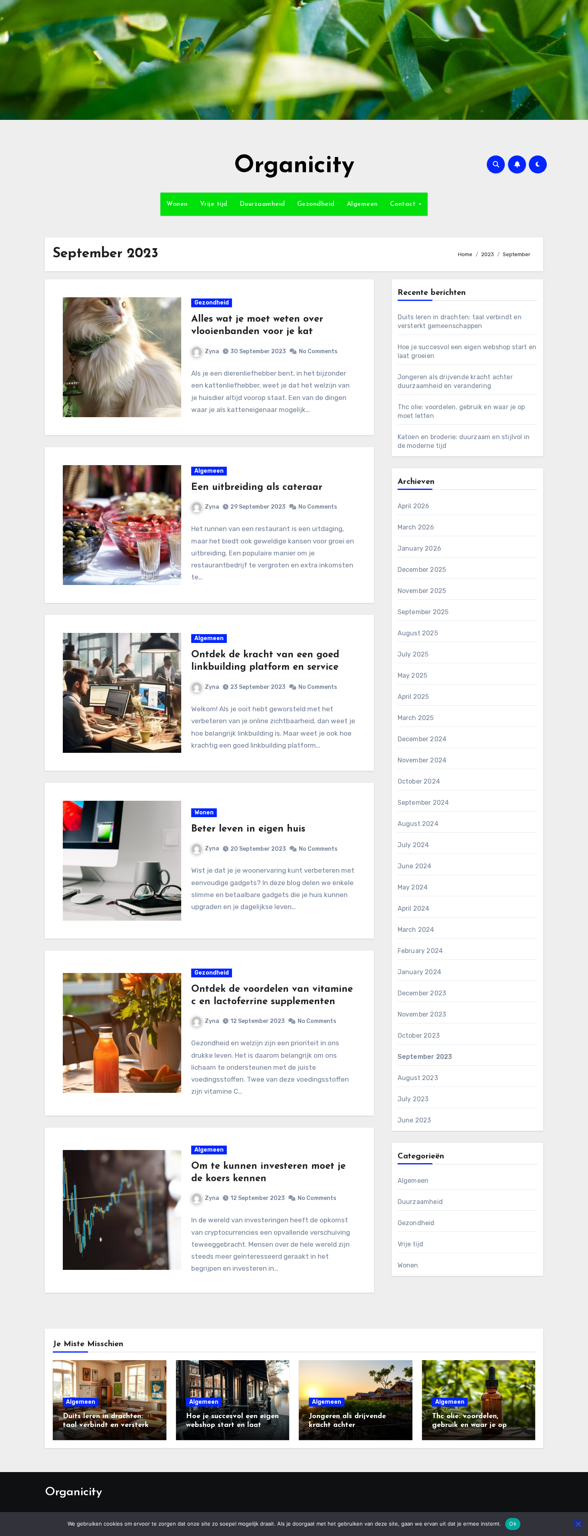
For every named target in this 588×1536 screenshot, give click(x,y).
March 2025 (416, 718)
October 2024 (419, 781)
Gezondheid (316, 204)
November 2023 (422, 1014)
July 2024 (413, 845)
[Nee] (578, 1524)
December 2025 (422, 569)
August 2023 (418, 1078)
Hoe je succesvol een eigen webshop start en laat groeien (232, 1425)
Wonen (177, 204)
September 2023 (425, 1056)
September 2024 (423, 802)
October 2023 (419, 1035)
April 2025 (413, 696)
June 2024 (415, 866)
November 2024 (422, 760)
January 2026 (419, 548)
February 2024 (420, 951)
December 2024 (422, 739)
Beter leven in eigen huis (248, 829)
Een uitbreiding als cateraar (256, 487)
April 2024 (414, 908)
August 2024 (418, 824)
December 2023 (422, 993)
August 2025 (418, 633)
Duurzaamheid (262, 204)
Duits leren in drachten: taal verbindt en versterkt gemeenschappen (107, 1425)
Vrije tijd (214, 204)
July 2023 (413, 1099)
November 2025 (422, 591)
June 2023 (414, 1120)
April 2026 (414, 506)
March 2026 (416, 527)
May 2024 (413, 887)
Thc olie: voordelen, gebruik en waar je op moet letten (469, 1425)
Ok (512, 1523)
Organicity (294, 166)
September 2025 (423, 612)
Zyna (212, 351)
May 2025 (413, 675)
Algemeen (362, 204)
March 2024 (416, 929)
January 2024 (419, 972)
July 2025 (413, 654)
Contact (404, 204)
